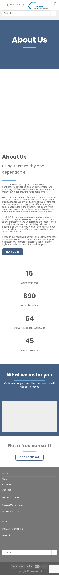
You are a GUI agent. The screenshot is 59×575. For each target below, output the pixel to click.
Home (5, 473)
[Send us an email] (29, 18)
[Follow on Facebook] (22, 18)
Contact (6, 489)
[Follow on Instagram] (26, 18)
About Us (7, 484)
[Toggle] (56, 479)
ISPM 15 (6, 535)
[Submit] (53, 13)
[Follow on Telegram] (37, 18)
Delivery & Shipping (12, 529)
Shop (5, 479)
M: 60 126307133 (10, 511)
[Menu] (3, 4)
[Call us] (33, 18)
